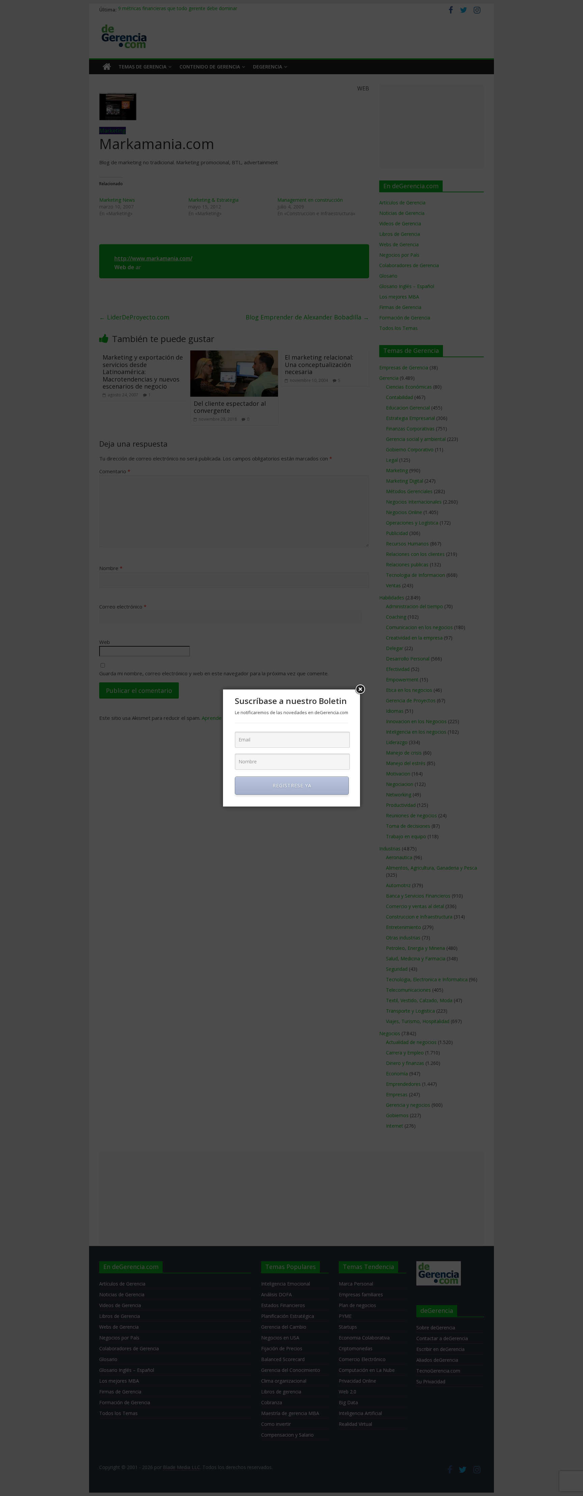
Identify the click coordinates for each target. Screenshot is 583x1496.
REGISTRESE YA (292, 785)
